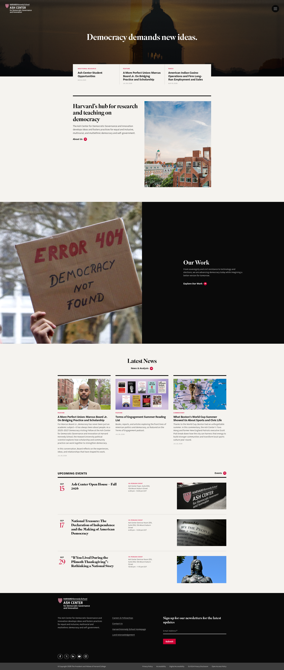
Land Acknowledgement (123, 634)
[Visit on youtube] (79, 656)
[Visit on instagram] (85, 656)
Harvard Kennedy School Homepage (129, 629)
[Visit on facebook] (60, 656)
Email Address (167, 628)
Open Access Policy (219, 666)
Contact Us (117, 623)
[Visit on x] (66, 656)
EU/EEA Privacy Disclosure (198, 666)
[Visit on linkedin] (73, 656)
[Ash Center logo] (18, 8)
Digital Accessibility (176, 666)
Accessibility (161, 666)
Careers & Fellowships (122, 617)
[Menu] (275, 8)
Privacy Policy (147, 666)
